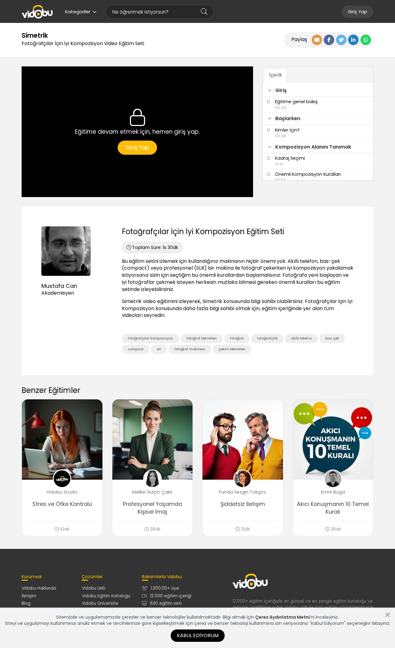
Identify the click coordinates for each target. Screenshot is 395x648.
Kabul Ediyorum (197, 635)
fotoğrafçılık (267, 338)
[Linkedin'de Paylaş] (353, 40)
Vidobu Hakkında (39, 588)
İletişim (29, 596)
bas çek (332, 338)
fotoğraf (237, 338)
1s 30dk (155, 247)
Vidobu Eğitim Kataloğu (106, 596)
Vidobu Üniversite (100, 603)
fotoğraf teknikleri (201, 338)
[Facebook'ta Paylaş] (329, 40)
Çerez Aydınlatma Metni (282, 617)
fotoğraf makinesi (189, 349)
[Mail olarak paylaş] (317, 40)
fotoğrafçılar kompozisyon (150, 338)
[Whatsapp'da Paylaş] (365, 40)
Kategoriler (77, 11)
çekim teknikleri (231, 349)
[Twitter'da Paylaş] (341, 40)
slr (159, 349)
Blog (26, 603)
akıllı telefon (301, 338)
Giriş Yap (357, 12)
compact (135, 349)
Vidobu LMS (93, 588)
